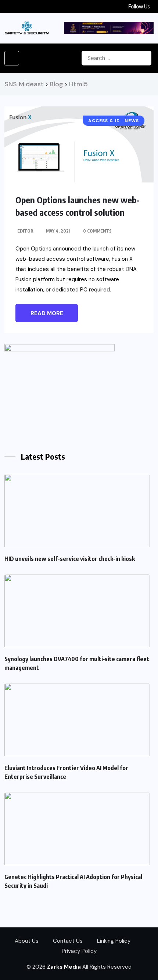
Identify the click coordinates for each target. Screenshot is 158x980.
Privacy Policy (79, 951)
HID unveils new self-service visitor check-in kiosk (69, 558)
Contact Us (68, 941)
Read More (46, 313)
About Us (27, 941)
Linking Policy (113, 941)
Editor (25, 231)
